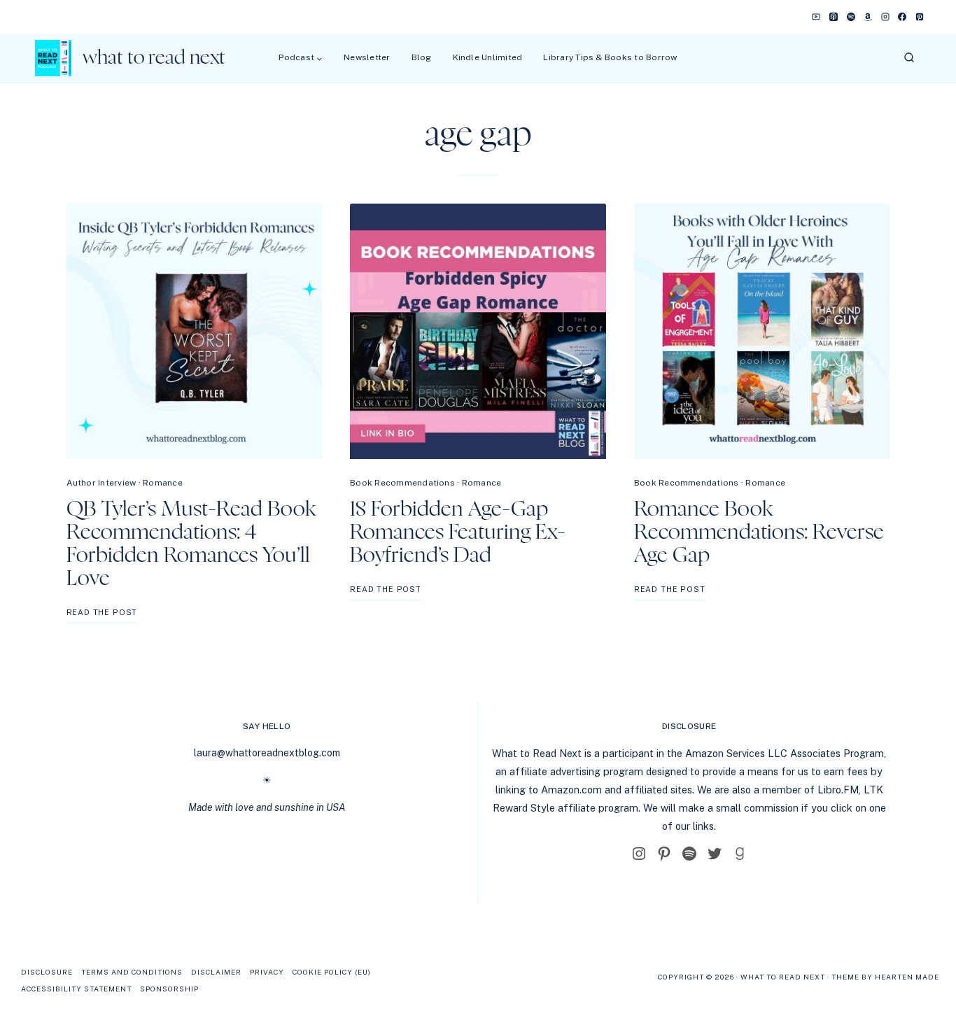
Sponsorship (169, 988)
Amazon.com (571, 790)
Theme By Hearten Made (885, 977)
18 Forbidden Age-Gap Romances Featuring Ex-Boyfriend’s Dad (457, 532)
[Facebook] (902, 16)
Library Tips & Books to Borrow (610, 57)
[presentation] (194, 332)
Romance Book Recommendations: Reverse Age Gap (759, 532)
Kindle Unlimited (488, 57)
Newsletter (367, 57)
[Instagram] (885, 16)
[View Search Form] (909, 58)
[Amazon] (867, 16)
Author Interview (101, 483)
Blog (422, 57)
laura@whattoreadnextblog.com (267, 752)
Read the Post (102, 615)
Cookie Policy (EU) (332, 972)
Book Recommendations (402, 483)
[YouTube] (816, 16)
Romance (163, 483)
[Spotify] (851, 16)
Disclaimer (216, 972)
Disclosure (47, 972)
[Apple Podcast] (833, 16)
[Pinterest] (919, 16)
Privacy (267, 972)
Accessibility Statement (76, 988)
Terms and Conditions (132, 972)
